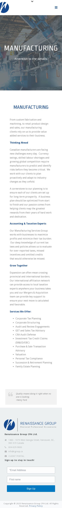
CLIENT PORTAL (16, 456)
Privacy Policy (36, 506)
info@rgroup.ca (15, 451)
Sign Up (31, 488)
